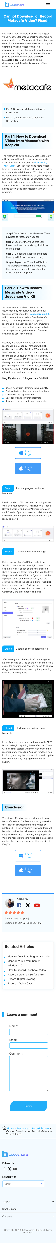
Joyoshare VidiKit (39, 314)
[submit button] (40, 1184)
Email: (13, 1039)
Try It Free (28, 453)
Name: (13, 1026)
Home (10, 1128)
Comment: (16, 1053)
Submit (28, 1106)
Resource (22, 1128)
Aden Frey (22, 898)
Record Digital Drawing (21, 978)
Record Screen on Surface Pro (26, 974)
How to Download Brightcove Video (29, 956)
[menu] (48, 5)
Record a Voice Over (20, 983)
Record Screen (40, 1128)
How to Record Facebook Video (27, 970)
